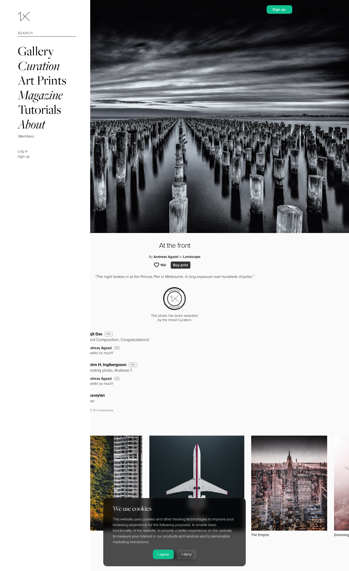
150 (163, 265)
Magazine (40, 95)
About (31, 124)
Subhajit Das (91, 334)
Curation (39, 65)
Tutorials (39, 109)
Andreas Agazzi (166, 257)
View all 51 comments (96, 410)
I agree (163, 554)
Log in (23, 151)
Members (26, 136)
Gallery (36, 51)
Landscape (191, 257)
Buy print (180, 265)
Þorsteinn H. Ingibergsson (103, 364)
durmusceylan (92, 395)
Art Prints (42, 80)
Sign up (24, 156)
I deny (186, 554)
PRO (108, 334)
